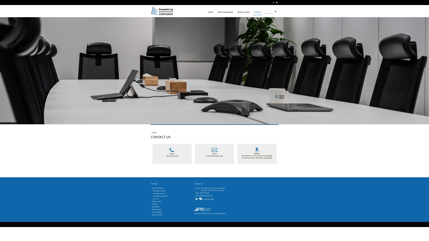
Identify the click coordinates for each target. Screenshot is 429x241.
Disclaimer (155, 207)
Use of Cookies (157, 212)
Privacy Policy (156, 209)
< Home (154, 133)
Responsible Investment (160, 196)
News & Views (156, 201)
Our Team (156, 199)
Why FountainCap (158, 188)
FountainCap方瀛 (208, 199)
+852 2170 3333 (172, 156)
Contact (155, 204)
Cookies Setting (157, 215)
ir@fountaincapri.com (214, 156)
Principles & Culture (159, 193)
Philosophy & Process (159, 191)
